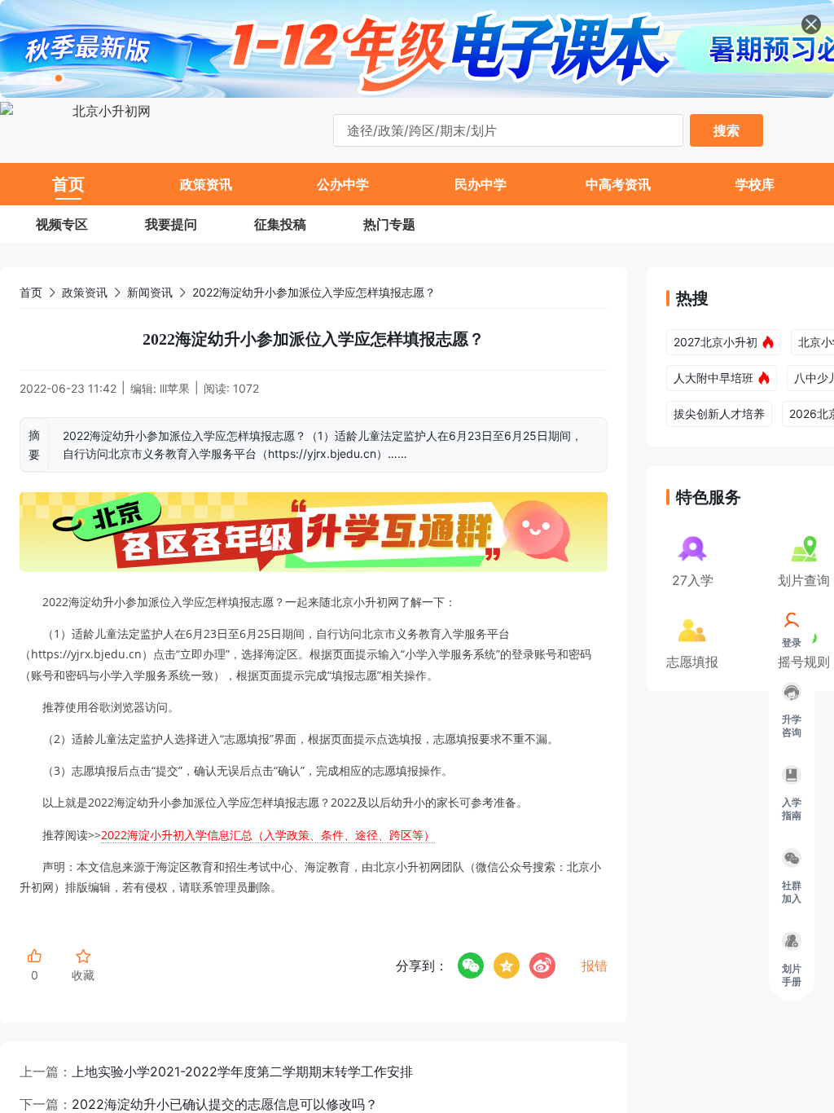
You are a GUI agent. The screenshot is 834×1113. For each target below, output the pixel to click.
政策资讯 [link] (85, 292)
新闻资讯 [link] (150, 292)
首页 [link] (31, 292)
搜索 (726, 130)
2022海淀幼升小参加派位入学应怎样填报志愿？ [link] (314, 292)
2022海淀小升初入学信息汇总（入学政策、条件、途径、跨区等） (268, 834)
